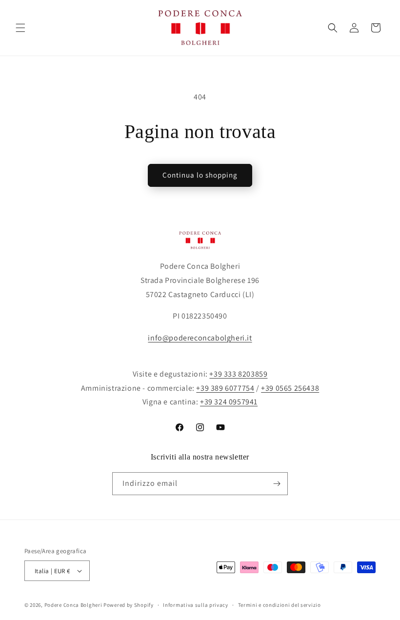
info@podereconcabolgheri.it (200, 338)
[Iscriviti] (276, 483)
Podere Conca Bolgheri (73, 604)
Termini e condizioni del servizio (279, 604)
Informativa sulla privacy (195, 604)
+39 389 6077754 (225, 388)
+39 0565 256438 (290, 388)
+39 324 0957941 (229, 402)
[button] (20, 28)
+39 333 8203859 (238, 374)
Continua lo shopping (200, 175)
